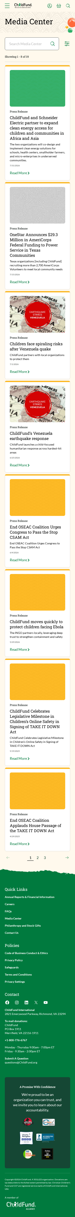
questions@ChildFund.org (21, 1062)
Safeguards (12, 967)
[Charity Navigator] (45, 1138)
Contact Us (11, 932)
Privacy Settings (15, 981)
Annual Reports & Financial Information (29, 897)
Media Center (13, 918)
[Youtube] (45, 1003)
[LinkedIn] (26, 1003)
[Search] (68, 6)
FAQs (8, 911)
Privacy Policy (14, 960)
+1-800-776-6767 (16, 1040)
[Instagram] (16, 1003)
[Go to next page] (67, 857)
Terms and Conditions (18, 974)
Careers (9, 904)
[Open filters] (67, 44)
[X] (36, 1003)
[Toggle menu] (7, 6)
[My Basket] (59, 6)
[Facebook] (7, 1003)
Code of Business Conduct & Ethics (26, 953)
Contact (12, 994)
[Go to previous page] (8, 857)
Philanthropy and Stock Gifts (23, 925)
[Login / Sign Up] (49, 6)
